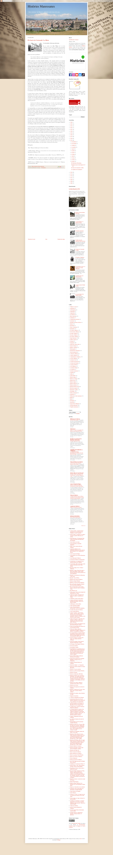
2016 (71, 138)
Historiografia (72, 349)
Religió (71, 397)
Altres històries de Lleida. (75, 542)
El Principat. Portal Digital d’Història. (77, 644)
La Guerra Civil (73, 360)
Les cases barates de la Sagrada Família (79, 294)
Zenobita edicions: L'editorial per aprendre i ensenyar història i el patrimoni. (76, 813)
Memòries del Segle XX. (74, 750)
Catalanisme (72, 317)
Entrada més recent (31, 239)
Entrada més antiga (61, 239)
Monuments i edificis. (74, 389)
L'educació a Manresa (74, 353)
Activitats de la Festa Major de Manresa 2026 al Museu (75, 463)
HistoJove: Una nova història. (75, 669)
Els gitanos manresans (79, 230)
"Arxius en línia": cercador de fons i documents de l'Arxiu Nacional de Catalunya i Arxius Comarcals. (76, 532)
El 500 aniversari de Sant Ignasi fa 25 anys (78, 165)
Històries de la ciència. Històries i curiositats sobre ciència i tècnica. (76, 683)
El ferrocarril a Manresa (74, 331)
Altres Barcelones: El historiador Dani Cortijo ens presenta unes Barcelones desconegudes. (77, 539)
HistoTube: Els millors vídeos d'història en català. (77, 694)
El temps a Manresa (73, 333)
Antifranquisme (73, 310)
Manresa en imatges (73, 378)
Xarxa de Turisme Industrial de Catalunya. (76, 808)
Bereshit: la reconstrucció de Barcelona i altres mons (75, 439)
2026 (71, 122)
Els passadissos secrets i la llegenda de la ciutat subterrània (80, 267)
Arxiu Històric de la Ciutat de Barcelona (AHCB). (77, 556)
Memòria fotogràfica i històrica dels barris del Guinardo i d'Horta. (76, 748)
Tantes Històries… (73, 792)
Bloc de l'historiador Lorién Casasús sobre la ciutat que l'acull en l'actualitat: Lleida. (77, 588)
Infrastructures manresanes (75, 350)
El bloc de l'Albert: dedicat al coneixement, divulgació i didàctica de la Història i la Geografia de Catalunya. (77, 630)
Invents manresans (73, 352)
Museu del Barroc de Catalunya (76, 462)
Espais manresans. (41, 166)
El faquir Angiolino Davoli (75, 441)
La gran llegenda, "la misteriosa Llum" (79, 222)
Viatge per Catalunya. (74, 805)
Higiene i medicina (73, 347)
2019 (71, 133)
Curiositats (72, 320)
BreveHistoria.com (73, 590)
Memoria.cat (72, 429)
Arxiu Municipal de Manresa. (75, 558)
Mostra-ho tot (83, 525)
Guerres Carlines (73, 345)
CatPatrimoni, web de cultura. (75, 604)
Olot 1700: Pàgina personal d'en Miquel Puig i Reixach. (77, 762)
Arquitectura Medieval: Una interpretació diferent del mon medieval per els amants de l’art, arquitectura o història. (77, 550)
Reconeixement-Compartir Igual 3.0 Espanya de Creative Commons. (77, 826)
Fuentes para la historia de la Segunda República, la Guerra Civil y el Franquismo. (77, 659)
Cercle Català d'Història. (74, 611)
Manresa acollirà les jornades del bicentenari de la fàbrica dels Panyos (76, 485)
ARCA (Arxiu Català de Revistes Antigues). (76, 547)
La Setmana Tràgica (73, 367)
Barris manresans (35, 166)
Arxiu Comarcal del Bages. (75, 553)
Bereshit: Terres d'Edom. (74, 577)
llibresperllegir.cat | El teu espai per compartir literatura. (76, 722)
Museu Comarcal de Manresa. (75, 751)
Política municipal (73, 392)
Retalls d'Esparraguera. (74, 781)
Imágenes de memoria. (74, 695)
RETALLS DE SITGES (74, 516)
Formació (72, 341)
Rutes (71, 399)
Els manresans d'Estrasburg (76, 163)
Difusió (71, 324)
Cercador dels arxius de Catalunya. (76, 609)
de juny (72, 152)
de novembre (74, 143)
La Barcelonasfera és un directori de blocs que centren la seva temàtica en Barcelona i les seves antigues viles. (77, 704)
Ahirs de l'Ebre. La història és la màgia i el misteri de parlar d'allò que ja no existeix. (77, 535)
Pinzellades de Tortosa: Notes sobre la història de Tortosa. (77, 768)
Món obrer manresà (73, 388)
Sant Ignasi (72, 400)
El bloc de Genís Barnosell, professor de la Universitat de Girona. (77, 627)
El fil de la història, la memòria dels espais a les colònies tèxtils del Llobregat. (76, 638)
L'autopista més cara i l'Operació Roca (79, 276)
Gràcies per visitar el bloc (75, 344)
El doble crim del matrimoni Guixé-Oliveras (80, 240)
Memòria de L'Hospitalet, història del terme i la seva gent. (77, 732)
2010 (71, 179)
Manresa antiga (73, 377)
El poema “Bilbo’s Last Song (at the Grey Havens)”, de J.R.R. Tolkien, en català (76, 475)
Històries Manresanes (41, 6)
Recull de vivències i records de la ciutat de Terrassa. (77, 779)
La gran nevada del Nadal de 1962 (80, 285)
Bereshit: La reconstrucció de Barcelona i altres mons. (77, 576)
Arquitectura (72, 313)
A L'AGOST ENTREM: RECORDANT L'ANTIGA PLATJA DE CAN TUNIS (76, 453)
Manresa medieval (73, 383)
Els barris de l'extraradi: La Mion (38, 40)
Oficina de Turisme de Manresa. (76, 759)
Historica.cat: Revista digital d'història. (77, 670)
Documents (72, 325)
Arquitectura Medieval (74, 506)
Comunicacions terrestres (74, 319)
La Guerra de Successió (74, 361)
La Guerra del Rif (73, 364)
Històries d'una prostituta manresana (80, 213)
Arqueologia (72, 311)
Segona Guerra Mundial (74, 403)
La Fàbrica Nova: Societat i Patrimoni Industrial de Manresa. (77, 707)
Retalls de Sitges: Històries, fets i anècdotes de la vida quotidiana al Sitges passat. (77, 784)
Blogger (59, 839)
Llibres (71, 374)
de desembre (73, 141)
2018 (71, 134)
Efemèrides (72, 328)
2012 (71, 175)
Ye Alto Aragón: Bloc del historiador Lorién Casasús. (77, 810)
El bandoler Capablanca (79, 257)
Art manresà (72, 314)
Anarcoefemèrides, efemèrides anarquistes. (75, 544)
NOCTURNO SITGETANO (75, 517)
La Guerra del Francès (74, 363)
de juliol (73, 150)
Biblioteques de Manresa (75, 419)
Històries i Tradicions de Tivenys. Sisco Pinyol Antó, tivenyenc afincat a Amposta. (77, 690)
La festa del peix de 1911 (74, 189)
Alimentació (72, 308)
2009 (71, 181)
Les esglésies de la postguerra (76, 169)
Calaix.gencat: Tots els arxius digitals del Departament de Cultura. (77, 592)
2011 (71, 177)
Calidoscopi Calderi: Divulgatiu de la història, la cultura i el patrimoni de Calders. (77, 596)
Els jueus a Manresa (73, 335)
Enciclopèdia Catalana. (74, 647)
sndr (81, 838)
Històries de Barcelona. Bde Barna (76, 674)
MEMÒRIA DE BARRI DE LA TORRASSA (76, 450)
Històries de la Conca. (74, 685)
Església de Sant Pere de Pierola (76, 507)
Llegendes (72, 372)
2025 (71, 124)
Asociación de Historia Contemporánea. (77, 559)
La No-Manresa (73, 366)
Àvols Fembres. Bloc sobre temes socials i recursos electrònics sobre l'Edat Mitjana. (77, 565)
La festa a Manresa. (73, 358)
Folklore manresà (73, 339)
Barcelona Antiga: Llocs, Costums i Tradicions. (76, 568)
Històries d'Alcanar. (73, 672)
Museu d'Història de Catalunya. (76, 753)
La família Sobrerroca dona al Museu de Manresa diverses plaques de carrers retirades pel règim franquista (77, 497)
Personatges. (72, 391)
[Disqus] (46, 186)
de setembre (73, 147)
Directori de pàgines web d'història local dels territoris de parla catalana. (77, 624)
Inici (46, 239)
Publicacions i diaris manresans (76, 396)
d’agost (72, 149)
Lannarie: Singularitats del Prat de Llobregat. (76, 717)
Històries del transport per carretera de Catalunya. (77, 687)
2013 (71, 174)
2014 (71, 172)
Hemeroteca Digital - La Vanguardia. (77, 665)
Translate (78, 413)
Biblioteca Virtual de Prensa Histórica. (77, 582)
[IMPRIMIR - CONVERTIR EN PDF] (60, 167)
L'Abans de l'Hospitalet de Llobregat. (77, 697)
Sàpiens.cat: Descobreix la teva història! (77, 787)
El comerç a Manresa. (74, 330)
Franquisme (72, 342)
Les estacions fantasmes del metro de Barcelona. (77, 719)
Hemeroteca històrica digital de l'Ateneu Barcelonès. (77, 667)
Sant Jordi (72, 402)
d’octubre (73, 145)
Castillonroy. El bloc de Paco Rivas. (76, 598)
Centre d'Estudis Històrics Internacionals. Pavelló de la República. (77, 607)
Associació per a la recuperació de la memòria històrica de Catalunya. (77, 562)
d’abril (72, 156)
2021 (71, 129)
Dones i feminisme (73, 327)
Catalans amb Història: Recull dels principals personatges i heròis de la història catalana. (76, 601)
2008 (71, 183)
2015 (71, 140)
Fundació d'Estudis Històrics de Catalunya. (76, 663)
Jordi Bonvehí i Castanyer (73, 39)
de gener (73, 161)
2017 (71, 136)
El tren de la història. (74, 645)
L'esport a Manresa (73, 355)
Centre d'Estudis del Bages (75, 484)
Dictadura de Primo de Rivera (75, 322)
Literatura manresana (74, 370)
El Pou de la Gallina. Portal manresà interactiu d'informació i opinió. (77, 642)
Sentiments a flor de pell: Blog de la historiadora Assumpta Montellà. (76, 789)
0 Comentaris (43, 167)
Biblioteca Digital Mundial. (75, 581)
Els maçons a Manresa (74, 336)
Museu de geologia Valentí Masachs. (77, 755)
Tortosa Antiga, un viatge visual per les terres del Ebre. (77, 798)
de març (73, 157)
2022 (71, 127)
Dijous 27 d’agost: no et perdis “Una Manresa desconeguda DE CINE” (76, 430)
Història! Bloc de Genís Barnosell (76, 473)
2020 (71, 131)
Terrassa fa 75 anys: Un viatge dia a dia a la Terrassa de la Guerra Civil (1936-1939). (77, 795)
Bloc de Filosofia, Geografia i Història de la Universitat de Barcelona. (77, 584)
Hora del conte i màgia (74, 420)
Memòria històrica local (74, 386)
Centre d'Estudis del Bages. (75, 605)
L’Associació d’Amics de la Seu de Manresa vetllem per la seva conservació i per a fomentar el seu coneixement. (77, 700)
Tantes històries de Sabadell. (75, 791)
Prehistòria (72, 394)
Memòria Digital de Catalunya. (76, 746)
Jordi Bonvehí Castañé (76, 823)
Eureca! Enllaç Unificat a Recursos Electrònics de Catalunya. (76, 656)
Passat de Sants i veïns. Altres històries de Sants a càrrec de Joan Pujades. (77, 766)
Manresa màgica (73, 381)
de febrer (73, 159)
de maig (73, 154)
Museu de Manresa (74, 495)
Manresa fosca (72, 380)
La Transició (72, 369)
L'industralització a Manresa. (75, 356)
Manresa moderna (73, 385)
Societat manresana (73, 405)
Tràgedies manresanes (74, 406)
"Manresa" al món (73, 306)
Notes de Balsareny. (73, 758)
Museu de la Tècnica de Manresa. (76, 756)
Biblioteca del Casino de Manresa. (76, 579)
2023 (71, 125)
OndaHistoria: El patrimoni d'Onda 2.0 (77, 763)
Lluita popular (72, 375)
